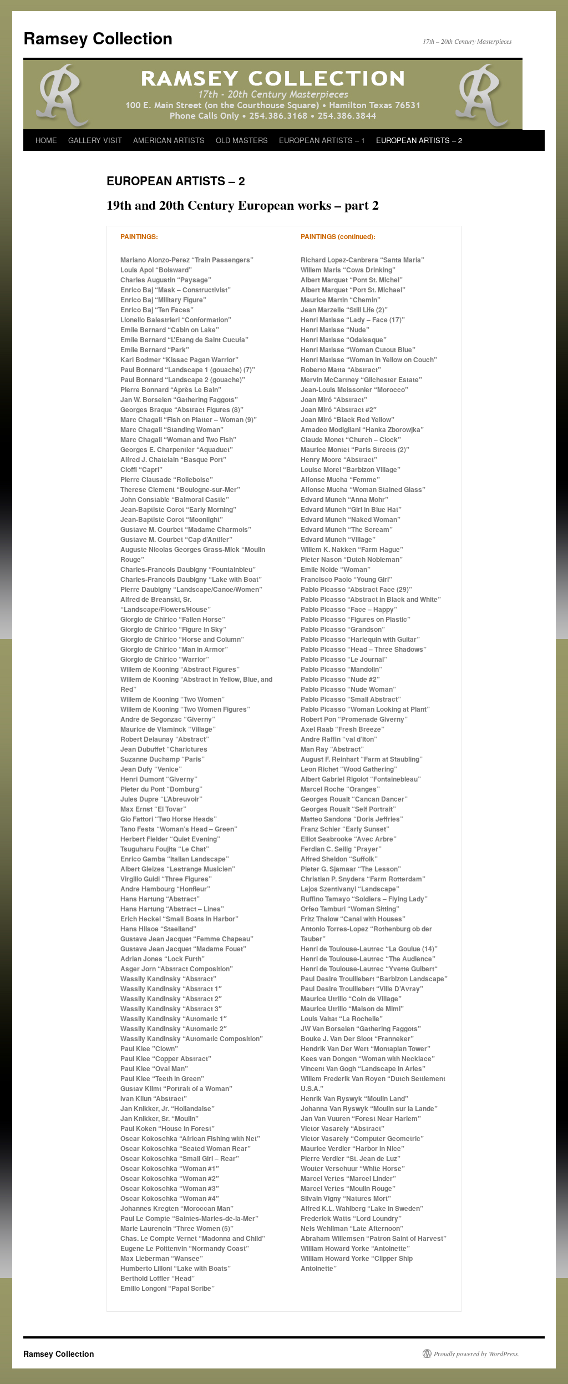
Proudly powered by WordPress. (477, 1353)
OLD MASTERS (242, 140)
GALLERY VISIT (95, 140)
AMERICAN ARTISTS (169, 140)
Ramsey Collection (98, 37)
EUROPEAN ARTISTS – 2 (419, 140)
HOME (46, 140)
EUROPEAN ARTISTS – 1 (322, 140)
